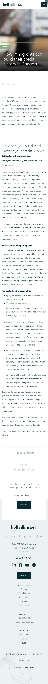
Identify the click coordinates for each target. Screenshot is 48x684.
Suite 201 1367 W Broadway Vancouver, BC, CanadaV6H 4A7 (24, 548)
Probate (24, 601)
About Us (24, 631)
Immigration (24, 597)
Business (24, 589)
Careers (24, 639)
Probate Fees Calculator (24, 622)
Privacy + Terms (24, 661)
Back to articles (25, 453)
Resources (24, 615)
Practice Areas (24, 586)
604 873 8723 (24, 558)
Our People (24, 635)
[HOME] (42, 431)
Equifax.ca (6, 273)
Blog (24, 643)
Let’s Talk (24, 575)
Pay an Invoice (24, 618)
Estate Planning (24, 593)
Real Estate (24, 605)
